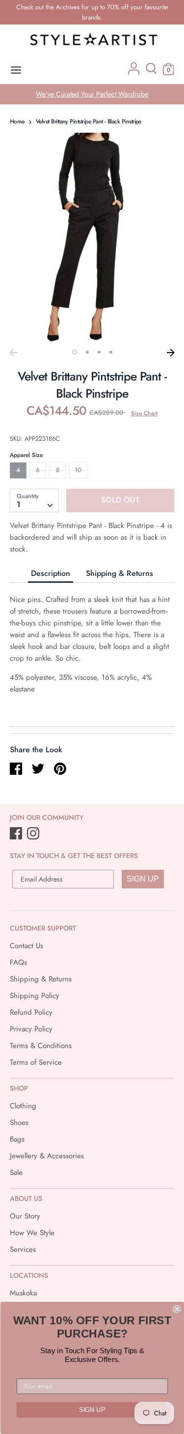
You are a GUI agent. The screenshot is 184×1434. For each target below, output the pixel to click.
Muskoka (23, 1293)
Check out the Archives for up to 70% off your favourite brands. (92, 12)
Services (23, 1249)
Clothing (23, 1105)
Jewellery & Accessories (47, 1155)
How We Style (32, 1232)
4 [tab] (110, 352)
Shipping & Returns (119, 573)
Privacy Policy (31, 1029)
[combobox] (34, 500)
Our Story (25, 1216)
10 (78, 470)
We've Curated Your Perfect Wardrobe (92, 94)
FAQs (18, 962)
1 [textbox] (19, 504)
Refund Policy (31, 1012)
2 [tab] (87, 352)
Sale (16, 1172)
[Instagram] (34, 834)
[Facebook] (17, 834)
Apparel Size (26, 455)
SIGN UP (143, 879)
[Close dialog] (177, 1309)
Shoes (19, 1122)
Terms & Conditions (41, 1045)
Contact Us (26, 945)
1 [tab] (74, 352)
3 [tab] (99, 352)
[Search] (151, 72)
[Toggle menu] (16, 70)
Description (50, 573)
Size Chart (144, 413)
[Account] (133, 72)
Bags (17, 1139)
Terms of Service (36, 1062)
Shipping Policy (34, 995)
